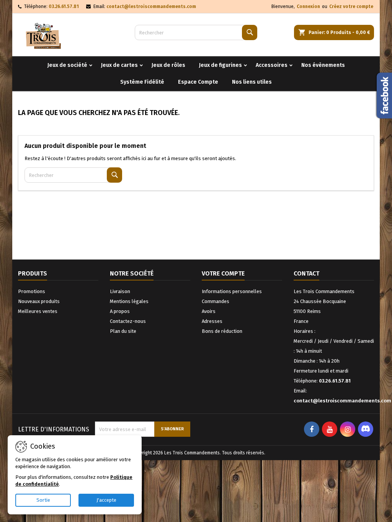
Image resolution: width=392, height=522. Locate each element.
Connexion (308, 6)
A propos (120, 311)
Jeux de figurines (220, 65)
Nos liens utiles (252, 82)
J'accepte (106, 500)
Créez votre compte (351, 6)
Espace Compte (198, 82)
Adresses (212, 321)
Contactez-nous (128, 321)
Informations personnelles (232, 291)
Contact (306, 273)
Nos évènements (323, 65)
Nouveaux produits (39, 301)
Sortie (43, 500)
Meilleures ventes (37, 311)
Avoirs (209, 311)
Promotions (31, 291)
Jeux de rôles (168, 65)
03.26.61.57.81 (64, 6)
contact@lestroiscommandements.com (151, 6)
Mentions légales (129, 301)
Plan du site (123, 331)
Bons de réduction (222, 331)
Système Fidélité (142, 82)
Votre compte (223, 273)
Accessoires (271, 65)
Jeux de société (67, 65)
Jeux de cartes (119, 65)
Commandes (215, 301)
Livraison (120, 291)
